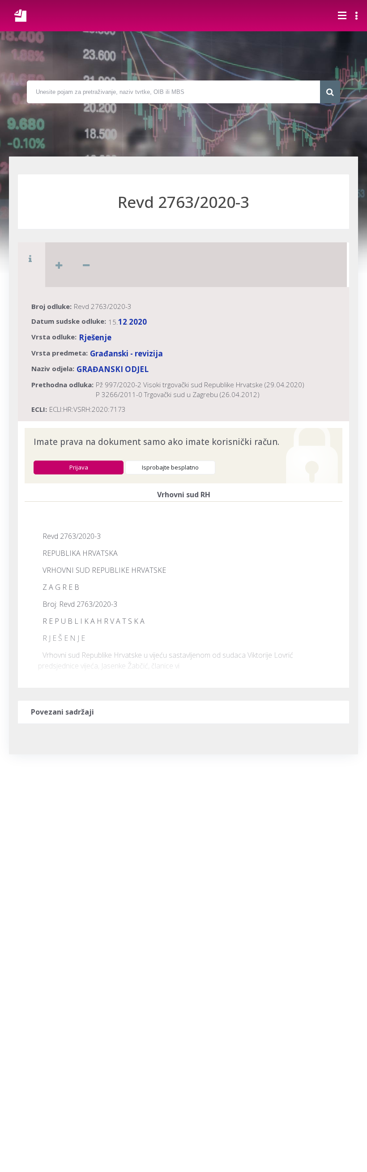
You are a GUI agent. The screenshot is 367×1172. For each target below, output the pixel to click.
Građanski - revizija (126, 353)
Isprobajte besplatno (170, 467)
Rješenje (95, 337)
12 (122, 322)
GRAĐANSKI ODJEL (113, 369)
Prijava (78, 467)
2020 (138, 322)
